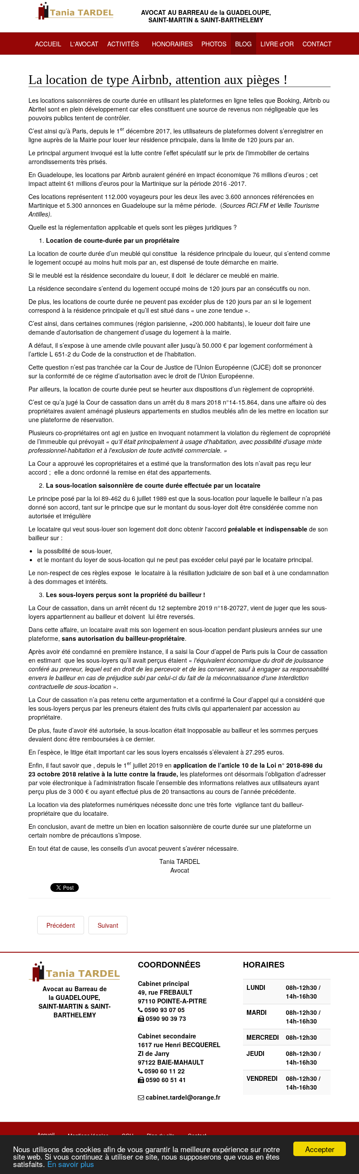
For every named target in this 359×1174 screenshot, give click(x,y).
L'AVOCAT (84, 43)
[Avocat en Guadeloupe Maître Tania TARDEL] (74, 11)
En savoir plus (70, 1163)
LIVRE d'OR (277, 43)
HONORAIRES (172, 43)
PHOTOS (213, 43)
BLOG (243, 43)
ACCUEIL (48, 43)
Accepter (319, 1148)
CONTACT (317, 43)
